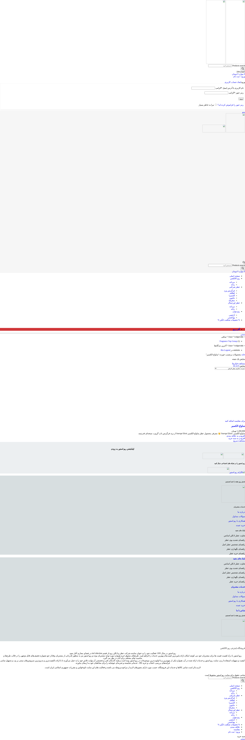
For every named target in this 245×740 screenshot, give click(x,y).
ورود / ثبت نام (234, 732)
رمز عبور (236, 93)
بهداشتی (231, 317)
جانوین (232, 298)
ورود (241, 99)
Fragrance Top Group (228, 341)
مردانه (232, 282)
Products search (238, 66)
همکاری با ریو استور (236, 521)
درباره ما (241, 512)
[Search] (243, 69)
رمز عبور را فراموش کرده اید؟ (231, 105)
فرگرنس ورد (229, 291)
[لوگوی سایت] (235, 63)
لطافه (232, 293)
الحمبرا (232, 295)
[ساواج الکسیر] (232, 393)
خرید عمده (240, 525)
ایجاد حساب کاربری (233, 82)
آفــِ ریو (236, 329)
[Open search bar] (244, 263)
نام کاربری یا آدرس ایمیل (230, 88)
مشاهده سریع (239, 441)
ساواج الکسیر (238, 426)
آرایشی (232, 315)
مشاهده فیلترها (238, 363)
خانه (243, 355)
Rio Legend (225, 350)
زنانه (233, 284)
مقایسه (237, 729)
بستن (243, 334)
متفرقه (232, 300)
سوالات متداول (238, 516)
